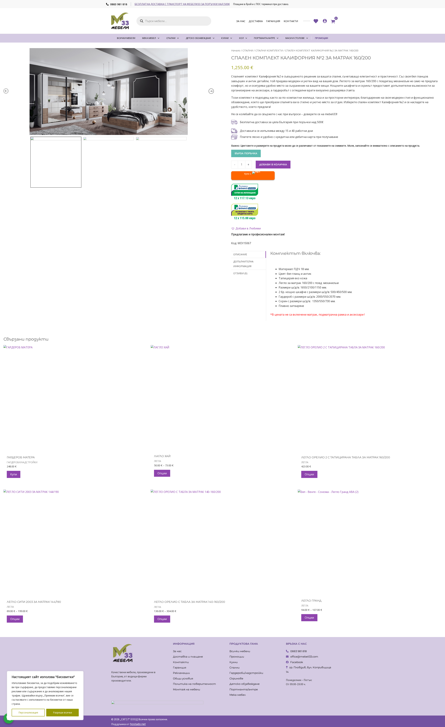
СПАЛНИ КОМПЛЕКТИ (269, 50)
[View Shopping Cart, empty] (332, 20)
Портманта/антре (243, 689)
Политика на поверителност (194, 683)
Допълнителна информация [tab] (243, 264)
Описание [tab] (240, 254)
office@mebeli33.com (304, 656)
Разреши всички (62, 712)
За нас (240, 21)
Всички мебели (239, 651)
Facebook (296, 662)
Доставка (256, 21)
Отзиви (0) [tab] (240, 273)
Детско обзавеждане (244, 683)
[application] (157, 38)
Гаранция (273, 21)
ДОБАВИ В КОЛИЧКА (273, 164)
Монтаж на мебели (186, 689)
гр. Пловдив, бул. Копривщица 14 (308, 670)
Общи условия (183, 678)
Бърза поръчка (246, 153)
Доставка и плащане (188, 656)
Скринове (236, 678)
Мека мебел (237, 694)
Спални (234, 667)
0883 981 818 (118, 4)
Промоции (236, 656)
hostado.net (138, 724)
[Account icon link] (325, 21)
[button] (246, 228)
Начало (235, 50)
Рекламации (181, 673)
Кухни (233, 662)
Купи (13, 474)
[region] (45, 695)
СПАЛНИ (247, 50)
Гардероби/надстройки (246, 673)
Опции (162, 473)
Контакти (291, 21)
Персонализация (28, 712)
